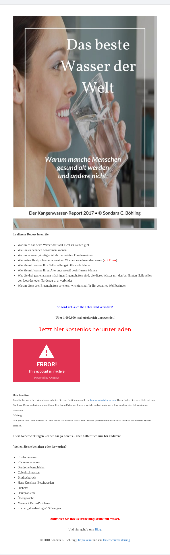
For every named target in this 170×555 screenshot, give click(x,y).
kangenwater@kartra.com (103, 400)
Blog (98, 529)
